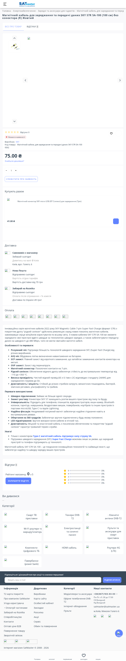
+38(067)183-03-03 (105, 593)
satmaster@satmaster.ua (107, 606)
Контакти (9, 621)
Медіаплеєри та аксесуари (78, 593)
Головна (6, 10)
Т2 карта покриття (13, 593)
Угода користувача (14, 603)
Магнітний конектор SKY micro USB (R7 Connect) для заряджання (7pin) (49, 201)
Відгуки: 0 (24, 132)
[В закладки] (111, 133)
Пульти (67, 610)
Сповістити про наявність (21, 179)
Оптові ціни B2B (12, 626)
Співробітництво (13, 617)
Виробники (40, 593)
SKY (17, 141)
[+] (16, 170)
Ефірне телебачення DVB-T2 (77, 600)
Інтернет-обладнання (75, 606)
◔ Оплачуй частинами (15, 607)
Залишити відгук (18, 481)
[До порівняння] (118, 133)
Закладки (38, 607)
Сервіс (37, 621)
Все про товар (13, 26)
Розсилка (38, 612)
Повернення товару (14, 630)
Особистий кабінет (44, 603)
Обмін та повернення (45, 626)
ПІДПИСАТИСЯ (112, 580)
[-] (6, 170)
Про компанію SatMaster (17, 598)
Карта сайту (40, 598)
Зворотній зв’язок (13, 635)
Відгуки (32, 26)
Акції (36, 617)
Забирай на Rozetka (14, 612)
